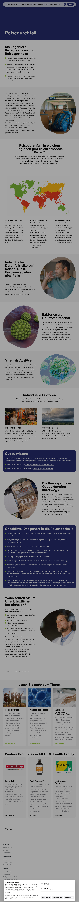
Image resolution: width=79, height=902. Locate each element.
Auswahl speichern (57, 897)
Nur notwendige (46, 897)
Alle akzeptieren (69, 897)
